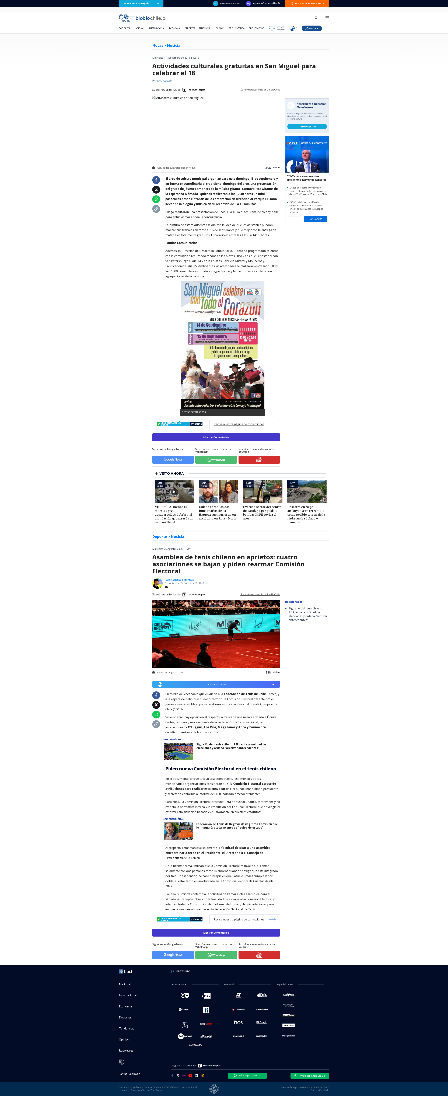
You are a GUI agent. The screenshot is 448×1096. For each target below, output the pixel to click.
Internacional (157, 28)
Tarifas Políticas (128, 1073)
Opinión (220, 28)
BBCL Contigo (256, 28)
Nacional (139, 28)
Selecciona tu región (136, 3)
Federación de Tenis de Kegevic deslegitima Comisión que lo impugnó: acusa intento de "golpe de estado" (237, 825)
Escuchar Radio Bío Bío (308, 3)
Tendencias (205, 28)
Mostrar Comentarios (216, 437)
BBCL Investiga (237, 28)
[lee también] (179, 751)
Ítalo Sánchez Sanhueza (179, 579)
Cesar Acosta (164, 81)
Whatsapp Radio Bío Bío (312, 1075)
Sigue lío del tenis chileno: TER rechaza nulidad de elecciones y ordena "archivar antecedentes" (231, 746)
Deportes (190, 28)
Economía (174, 28)
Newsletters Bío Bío (230, 3)
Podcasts (124, 28)
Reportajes (126, 1050)
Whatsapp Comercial (250, 1075)
